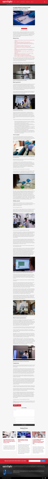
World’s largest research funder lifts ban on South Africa (23, 440)
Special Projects (23, 1)
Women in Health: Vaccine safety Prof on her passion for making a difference (24, 56)
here (19, 471)
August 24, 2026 (20, 442)
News (14, 1)
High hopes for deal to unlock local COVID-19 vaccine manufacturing (23, 49)
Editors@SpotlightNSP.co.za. (33, 466)
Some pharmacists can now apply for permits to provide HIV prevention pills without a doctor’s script (9, 441)
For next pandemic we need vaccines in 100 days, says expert (22, 46)
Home (3, 4)
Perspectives (27, 1)
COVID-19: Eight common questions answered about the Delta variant (24, 42)
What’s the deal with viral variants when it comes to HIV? (22, 54)
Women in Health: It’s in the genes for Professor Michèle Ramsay (23, 55)
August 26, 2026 (5, 443)
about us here (43, 466)
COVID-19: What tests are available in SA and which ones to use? (23, 45)
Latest (5, 4)
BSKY (45, 477)
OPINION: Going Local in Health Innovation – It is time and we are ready (24, 53)
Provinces (18, 1)
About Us (32, 1)
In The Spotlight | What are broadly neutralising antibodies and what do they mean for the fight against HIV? (38, 441)
